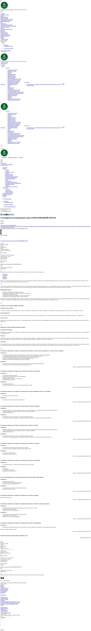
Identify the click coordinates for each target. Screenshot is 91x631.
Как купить (7, 189)
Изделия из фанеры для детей (25, 226)
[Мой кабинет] (1, 147)
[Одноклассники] (3, 214)
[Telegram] (13, 214)
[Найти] (1, 12)
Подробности (3, 247)
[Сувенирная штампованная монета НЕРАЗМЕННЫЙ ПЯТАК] (14, 240)
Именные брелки (7, 226)
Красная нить (57, 226)
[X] (6, 214)
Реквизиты (2, 600)
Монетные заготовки (76, 226)
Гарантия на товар (4, 599)
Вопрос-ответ (3, 609)
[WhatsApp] (10, 214)
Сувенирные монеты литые (66, 226)
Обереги (82, 226)
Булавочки (2, 587)
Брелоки (2, 226)
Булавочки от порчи (10, 227)
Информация (3, 595)
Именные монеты (15, 226)
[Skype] (11, 214)
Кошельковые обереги (47, 226)
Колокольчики (3, 591)
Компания (2, 592)
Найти (2, 617)
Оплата (4, 276)
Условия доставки (4, 598)
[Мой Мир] (4, 214)
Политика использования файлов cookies (9, 603)
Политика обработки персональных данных (9, 602)
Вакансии (5, 278)
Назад (8, 169)
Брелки (2, 586)
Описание (5, 274)
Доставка (5, 277)
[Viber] (8, 214)
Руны (53, 226)
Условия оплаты (3, 597)
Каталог (7, 171)
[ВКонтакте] (1, 214)
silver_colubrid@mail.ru (6, 50)
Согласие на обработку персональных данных (10, 601)
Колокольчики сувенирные (37, 226)
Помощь (2, 605)
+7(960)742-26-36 (4, 39)
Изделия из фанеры (4, 588)
